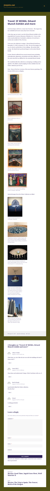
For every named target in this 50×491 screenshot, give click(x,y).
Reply (10, 363)
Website (10, 449)
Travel (28, 333)
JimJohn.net (9, 5)
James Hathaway (21, 333)
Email (10, 443)
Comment (11, 418)
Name (9, 438)
